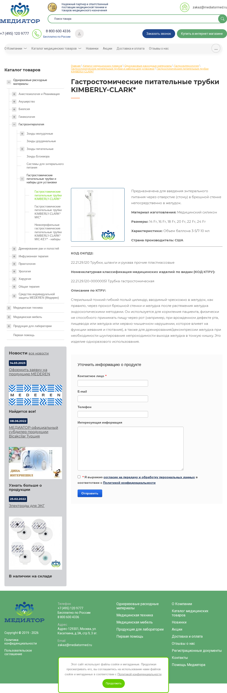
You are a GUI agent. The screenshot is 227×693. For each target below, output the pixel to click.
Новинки (179, 622)
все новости (39, 353)
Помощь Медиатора (188, 665)
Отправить (89, 493)
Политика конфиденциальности (20, 641)
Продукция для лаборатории (140, 629)
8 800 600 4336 (58, 31)
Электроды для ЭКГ (27, 506)
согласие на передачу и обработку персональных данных (149, 477)
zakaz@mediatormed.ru (210, 7)
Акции (177, 629)
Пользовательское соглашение (18, 652)
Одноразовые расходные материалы (137, 606)
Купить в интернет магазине (202, 33)
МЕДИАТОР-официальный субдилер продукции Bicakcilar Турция (33, 432)
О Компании (182, 604)
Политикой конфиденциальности (129, 482)
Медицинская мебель (134, 622)
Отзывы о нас (183, 643)
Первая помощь (129, 636)
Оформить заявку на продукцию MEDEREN (29, 372)
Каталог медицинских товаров (190, 613)
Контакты (180, 658)
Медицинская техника (134, 615)
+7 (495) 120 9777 (14, 33)
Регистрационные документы (197, 650)
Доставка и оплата (187, 636)
